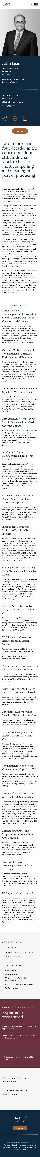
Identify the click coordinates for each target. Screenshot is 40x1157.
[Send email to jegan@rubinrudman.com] (4, 118)
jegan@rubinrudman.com (13, 79)
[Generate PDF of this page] (25, 118)
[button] (15, 118)
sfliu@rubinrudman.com (12, 102)
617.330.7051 (8, 106)
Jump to (19, 131)
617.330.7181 (7, 75)
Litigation (6, 71)
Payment (20, 1128)
